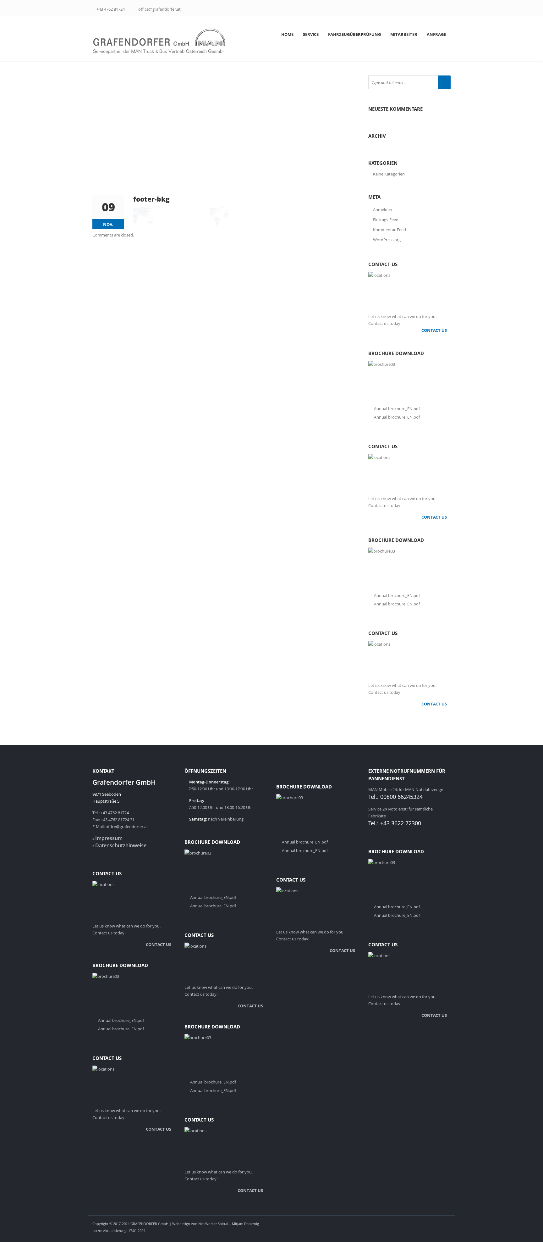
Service (311, 34)
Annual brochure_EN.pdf (397, 408)
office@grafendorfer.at (159, 9)
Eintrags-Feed (385, 219)
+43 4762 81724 (110, 9)
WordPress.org (387, 239)
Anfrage (436, 34)
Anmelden (382, 209)
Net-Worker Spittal (213, 1223)
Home (287, 34)
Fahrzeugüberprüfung (354, 34)
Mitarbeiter (403, 34)
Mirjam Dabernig (245, 1223)
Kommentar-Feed (389, 229)
